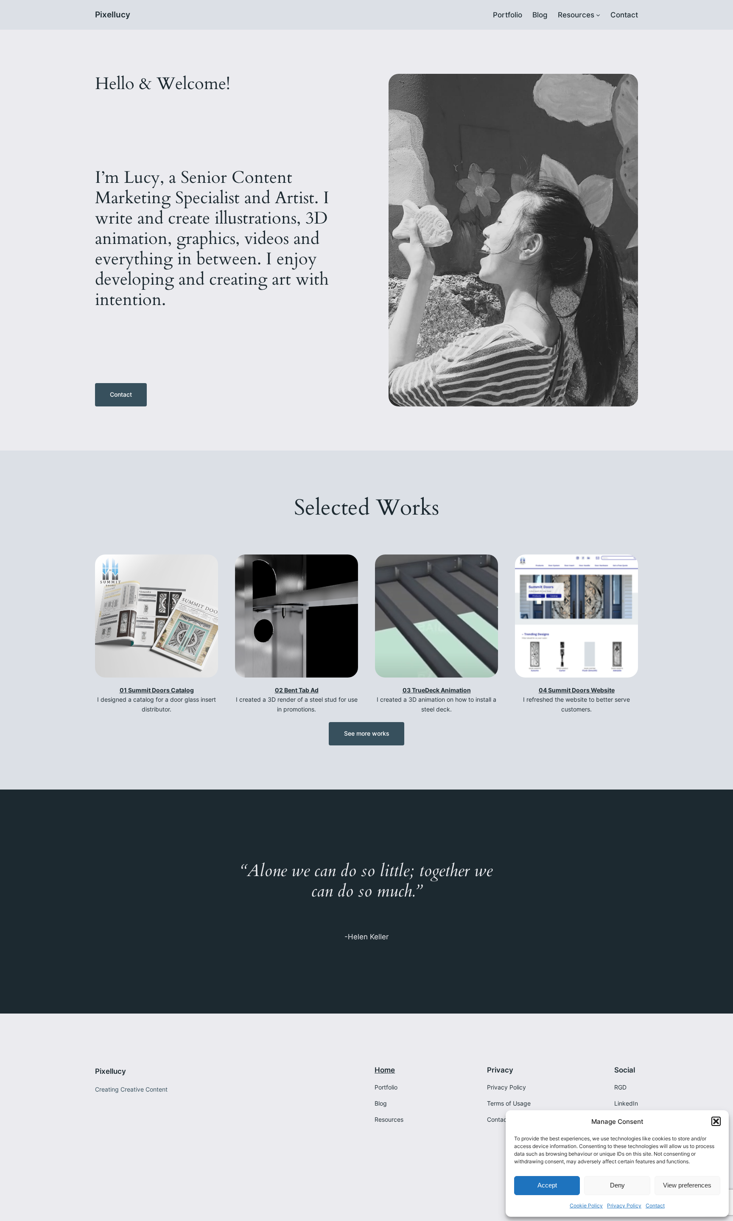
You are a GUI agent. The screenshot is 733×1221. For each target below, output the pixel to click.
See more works (366, 733)
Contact (655, 1205)
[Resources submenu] (598, 15)
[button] (716, 1121)
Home (385, 1070)
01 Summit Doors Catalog (157, 690)
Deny (617, 1185)
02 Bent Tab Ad (297, 690)
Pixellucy (112, 14)
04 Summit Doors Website (577, 690)
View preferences (687, 1185)
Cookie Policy (586, 1205)
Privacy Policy (624, 1205)
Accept (547, 1185)
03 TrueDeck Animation (437, 690)
